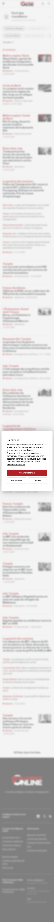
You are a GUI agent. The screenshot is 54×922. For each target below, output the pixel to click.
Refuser (37, 480)
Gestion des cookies (16, 464)
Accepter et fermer (27, 473)
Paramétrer (16, 480)
